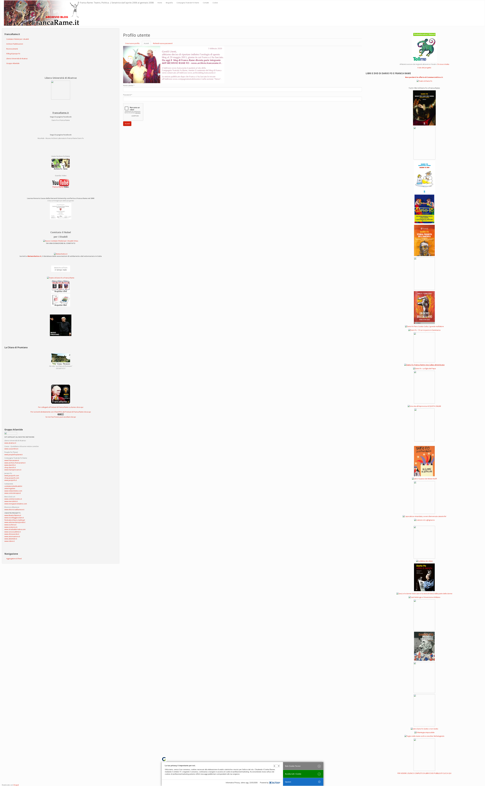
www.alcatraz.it (10, 443)
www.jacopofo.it (10, 480)
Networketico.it (34, 256)
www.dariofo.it (10, 465)
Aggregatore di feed (14, 558)
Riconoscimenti (12, 49)
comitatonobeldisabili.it (13, 486)
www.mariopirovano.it (12, 470)
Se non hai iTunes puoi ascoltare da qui (60, 417)
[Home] (42, 13)
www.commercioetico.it (13, 499)
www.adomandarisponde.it (14, 522)
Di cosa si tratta (443, 64)
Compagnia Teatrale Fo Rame (188, 3)
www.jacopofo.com (11, 475)
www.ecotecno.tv (10, 527)
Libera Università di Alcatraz (17, 58)
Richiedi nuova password (162, 43)
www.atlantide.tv (10, 539)
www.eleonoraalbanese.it (14, 509)
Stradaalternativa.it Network (424, 34)
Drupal (16, 785)
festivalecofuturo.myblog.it (14, 520)
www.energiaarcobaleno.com (15, 504)
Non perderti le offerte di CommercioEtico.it (424, 77)
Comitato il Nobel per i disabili (17, 39)
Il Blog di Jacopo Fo (13, 53)
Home (159, 3)
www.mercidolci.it (11, 501)
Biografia (169, 3)
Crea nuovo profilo (132, 43)
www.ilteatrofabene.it (12, 515)
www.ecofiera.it (10, 525)
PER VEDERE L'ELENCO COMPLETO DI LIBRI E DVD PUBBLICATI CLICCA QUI (424, 773)
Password (127, 95)
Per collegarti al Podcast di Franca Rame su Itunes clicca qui (60, 407)
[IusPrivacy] (274, 782)
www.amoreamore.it (12, 536)
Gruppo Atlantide (12, 63)
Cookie (215, 3)
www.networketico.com (13, 491)
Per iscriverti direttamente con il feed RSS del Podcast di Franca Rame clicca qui (61, 412)
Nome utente (128, 85)
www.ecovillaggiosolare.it (14, 517)
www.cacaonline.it (11, 449)
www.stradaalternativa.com (15, 529)
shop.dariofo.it (10, 467)
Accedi (147, 44)
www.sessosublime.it (12, 532)
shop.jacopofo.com (11, 478)
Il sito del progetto (424, 67)
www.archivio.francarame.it (14, 463)
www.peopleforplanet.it (13, 454)
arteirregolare (9, 488)
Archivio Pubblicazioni (14, 44)
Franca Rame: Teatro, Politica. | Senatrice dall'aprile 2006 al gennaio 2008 (117, 2)
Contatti (206, 3)
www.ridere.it (9, 541)
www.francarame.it (11, 460)
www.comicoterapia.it (12, 493)
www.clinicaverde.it (11, 534)
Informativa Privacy (233, 783)
